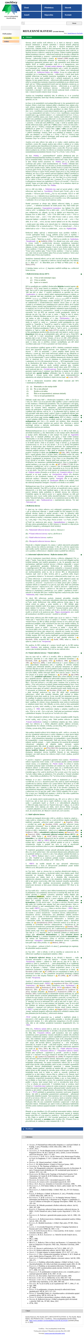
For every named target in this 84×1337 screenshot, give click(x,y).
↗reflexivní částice (43, 72)
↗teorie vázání (57, 764)
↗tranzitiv (60, 476)
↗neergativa (38, 940)
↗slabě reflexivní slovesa (69, 1048)
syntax (6, 41)
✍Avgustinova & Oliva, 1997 (62, 983)
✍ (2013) (50, 836)
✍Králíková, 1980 (60, 661)
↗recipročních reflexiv (60, 474)
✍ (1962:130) (51, 748)
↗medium (33, 647)
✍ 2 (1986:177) (62, 464)
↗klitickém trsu (50, 189)
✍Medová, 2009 (56, 942)
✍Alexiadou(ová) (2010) (43, 922)
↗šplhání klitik (71, 228)
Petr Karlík (80, 33)
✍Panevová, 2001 (71, 832)
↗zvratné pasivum (49, 369)
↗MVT (30, 1009)
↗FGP (59, 987)
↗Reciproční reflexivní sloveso (39, 541)
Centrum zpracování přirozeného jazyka (54, 1333)
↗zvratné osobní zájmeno (53, 66)
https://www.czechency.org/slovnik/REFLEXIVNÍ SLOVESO (48, 1320)
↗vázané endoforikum (33, 722)
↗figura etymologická (62, 612)
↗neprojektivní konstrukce (51, 208)
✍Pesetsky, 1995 (71, 926)
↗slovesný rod (31, 502)
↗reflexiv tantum (34, 472)
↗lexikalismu (70, 985)
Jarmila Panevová (72, 33)
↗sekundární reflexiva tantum (67, 1051)
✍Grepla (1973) (52, 330)
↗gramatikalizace (59, 522)
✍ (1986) (73, 675)
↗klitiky (36, 156)
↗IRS (38, 709)
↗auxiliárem (48, 191)
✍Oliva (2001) (73, 690)
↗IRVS (46, 840)
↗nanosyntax (30, 985)
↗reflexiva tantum (39, 1029)
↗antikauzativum (46, 500)
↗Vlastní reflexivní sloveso (37, 534)
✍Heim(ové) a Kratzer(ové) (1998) (58, 992)
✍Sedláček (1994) (45, 241)
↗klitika (56, 72)
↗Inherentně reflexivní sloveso (39, 530)
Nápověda (49, 15)
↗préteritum (74, 239)
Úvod (26, 8)
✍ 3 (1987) (72, 975)
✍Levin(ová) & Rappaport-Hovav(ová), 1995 (61, 930)
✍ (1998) (47, 971)
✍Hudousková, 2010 (47, 987)
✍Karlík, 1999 (57, 639)
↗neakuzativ (54, 480)
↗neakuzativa (30, 294)
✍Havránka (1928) (54, 690)
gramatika (8, 38)
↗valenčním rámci (39, 1086)
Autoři (26, 15)
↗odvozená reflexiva (47, 1051)
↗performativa (64, 318)
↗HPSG (47, 983)
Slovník (68, 8)
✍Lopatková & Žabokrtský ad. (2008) (49, 1057)
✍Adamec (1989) (61, 58)
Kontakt (68, 15)
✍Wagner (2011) (61, 1009)
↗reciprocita (46, 641)
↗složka (64, 164)
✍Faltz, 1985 (64, 452)
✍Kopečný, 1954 (45, 661)
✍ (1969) (62, 675)
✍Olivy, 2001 (41, 1048)
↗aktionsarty (30, 594)
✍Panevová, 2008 (37, 663)
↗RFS (70, 908)
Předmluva (49, 8)
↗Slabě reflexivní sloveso (37, 537)
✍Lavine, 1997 (72, 377)
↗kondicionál (30, 241)
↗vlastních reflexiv (66, 472)
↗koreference (74, 760)
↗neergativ (59, 478)
